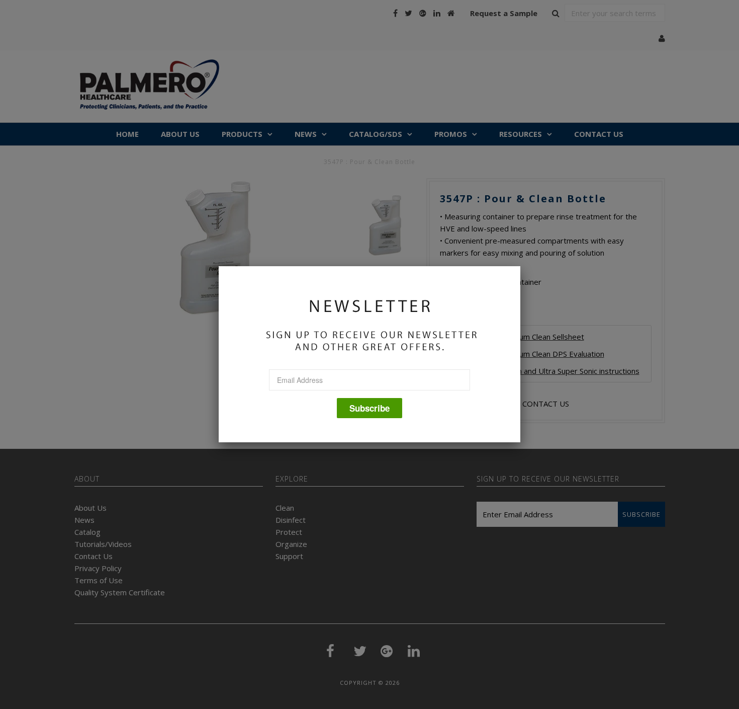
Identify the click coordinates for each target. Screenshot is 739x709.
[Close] (520, 266)
